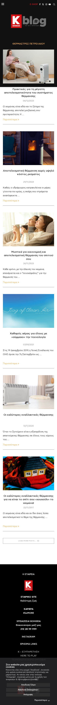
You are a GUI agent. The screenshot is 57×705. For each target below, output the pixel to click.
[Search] (54, 4)
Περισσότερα (40, 700)
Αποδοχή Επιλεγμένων (28, 690)
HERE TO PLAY (28, 656)
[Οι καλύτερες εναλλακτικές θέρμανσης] (28, 392)
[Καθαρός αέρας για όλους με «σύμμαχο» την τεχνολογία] (28, 311)
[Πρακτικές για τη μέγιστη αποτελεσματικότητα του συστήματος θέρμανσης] (28, 66)
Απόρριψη (28, 695)
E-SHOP (34, 4)
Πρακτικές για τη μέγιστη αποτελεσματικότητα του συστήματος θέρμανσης (28, 93)
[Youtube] (50, 4)
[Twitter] (43, 4)
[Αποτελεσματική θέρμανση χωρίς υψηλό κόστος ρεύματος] (28, 148)
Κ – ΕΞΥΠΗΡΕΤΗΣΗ (28, 652)
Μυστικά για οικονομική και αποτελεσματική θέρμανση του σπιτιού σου (28, 255)
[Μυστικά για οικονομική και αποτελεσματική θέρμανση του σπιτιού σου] (28, 229)
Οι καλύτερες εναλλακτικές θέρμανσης (28, 415)
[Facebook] (39, 4)
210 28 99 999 (28, 629)
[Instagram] (46, 4)
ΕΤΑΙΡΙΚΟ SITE (28, 597)
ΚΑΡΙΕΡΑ (28, 609)
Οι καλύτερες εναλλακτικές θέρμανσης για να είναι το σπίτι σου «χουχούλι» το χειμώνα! (28, 499)
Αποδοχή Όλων (28, 685)
